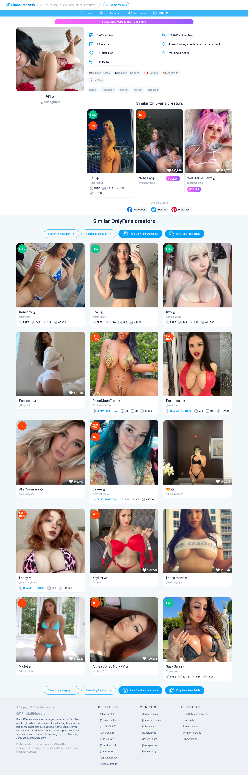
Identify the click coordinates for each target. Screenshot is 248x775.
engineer (153, 89)
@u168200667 (108, 726)
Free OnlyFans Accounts (144, 233)
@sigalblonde (149, 732)
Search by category (59, 233)
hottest (138, 89)
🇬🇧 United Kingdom (127, 73)
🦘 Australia (170, 73)
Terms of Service (192, 732)
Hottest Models (117, 4)
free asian (107, 89)
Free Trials (139, 13)
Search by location (96, 233)
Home (88, 13)
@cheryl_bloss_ (150, 739)
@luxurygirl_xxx (150, 745)
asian (92, 89)
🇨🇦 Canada (151, 73)
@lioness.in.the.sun (110, 720)
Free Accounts (112, 13)
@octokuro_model (151, 720)
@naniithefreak (108, 745)
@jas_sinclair (107, 739)
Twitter (162, 209)
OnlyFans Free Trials (188, 233)
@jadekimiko (107, 751)
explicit (123, 89)
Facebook (140, 209)
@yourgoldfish (107, 732)
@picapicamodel (109, 764)
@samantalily (149, 751)
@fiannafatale (107, 714)
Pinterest (183, 209)
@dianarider (148, 726)
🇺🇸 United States (99, 73)
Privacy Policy (190, 739)
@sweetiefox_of (151, 714)
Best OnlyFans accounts (195, 714)
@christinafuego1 (109, 757)
